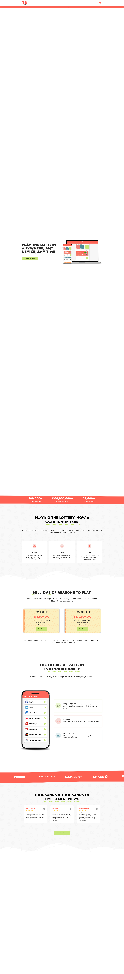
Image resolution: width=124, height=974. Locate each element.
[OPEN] (100, 3)
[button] (23, 814)
